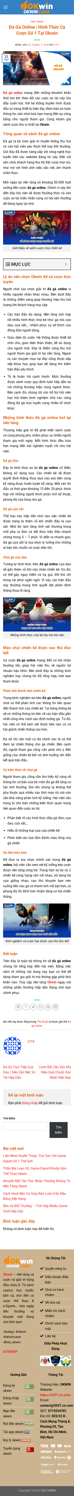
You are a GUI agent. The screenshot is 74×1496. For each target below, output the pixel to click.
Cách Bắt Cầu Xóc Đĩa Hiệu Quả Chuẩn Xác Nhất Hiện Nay (55, 1072)
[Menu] (5, 7)
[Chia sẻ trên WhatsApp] (18, 1007)
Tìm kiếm (9, 1118)
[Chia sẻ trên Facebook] (25, 1007)
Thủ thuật (37, 21)
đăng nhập (30, 1103)
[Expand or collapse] (65, 264)
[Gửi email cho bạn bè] (40, 1007)
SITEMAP (10, 1352)
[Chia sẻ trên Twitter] (33, 1007)
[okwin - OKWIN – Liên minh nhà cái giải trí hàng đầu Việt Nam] (37, 7)
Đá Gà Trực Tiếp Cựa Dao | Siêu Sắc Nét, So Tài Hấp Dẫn (19, 1072)
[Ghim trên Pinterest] (48, 1007)
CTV (56, 45)
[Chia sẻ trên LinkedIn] (55, 1007)
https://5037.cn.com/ (55, 1395)
